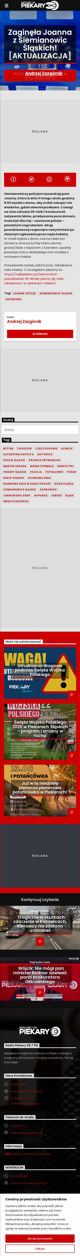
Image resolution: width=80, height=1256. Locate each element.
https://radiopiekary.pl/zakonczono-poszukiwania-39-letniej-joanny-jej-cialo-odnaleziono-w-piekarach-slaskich (34, 278)
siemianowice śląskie (56, 293)
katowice (45, 454)
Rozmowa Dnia (39, 477)
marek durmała (42, 466)
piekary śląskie (14, 472)
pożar (71, 472)
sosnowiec (48, 489)
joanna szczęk (24, 293)
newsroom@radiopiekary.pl (28, 1183)
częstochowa (46, 448)
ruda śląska (64, 483)
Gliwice (67, 448)
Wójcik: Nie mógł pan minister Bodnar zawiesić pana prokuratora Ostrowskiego (40, 975)
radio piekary (14, 477)
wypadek (41, 495)
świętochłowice (16, 501)
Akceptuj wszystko (40, 1238)
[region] (40, 1225)
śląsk (69, 495)
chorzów (24, 448)
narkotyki (65, 466)
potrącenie (54, 472)
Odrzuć (40, 1249)
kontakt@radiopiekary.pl (26, 1091)
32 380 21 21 (17, 1084)
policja (36, 472)
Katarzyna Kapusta (18, 454)
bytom (8, 448)
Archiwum (40, 334)
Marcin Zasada (15, 466)
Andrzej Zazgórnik (44, 73)
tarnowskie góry (17, 495)
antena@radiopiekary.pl (26, 1133)
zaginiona (14, 299)
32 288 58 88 (18, 1176)
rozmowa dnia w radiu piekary (27, 483)
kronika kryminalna (44, 460)
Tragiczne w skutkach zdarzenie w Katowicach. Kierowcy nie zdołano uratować (40, 924)
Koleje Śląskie (14, 460)
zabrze (56, 495)
